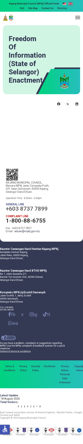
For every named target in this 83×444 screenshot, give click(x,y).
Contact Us (47, 8)
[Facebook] (58, 104)
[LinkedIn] (77, 104)
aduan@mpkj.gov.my (27, 231)
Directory (62, 8)
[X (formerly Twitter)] (67, 104)
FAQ (22, 8)
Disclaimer (49, 366)
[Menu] (77, 17)
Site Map (33, 8)
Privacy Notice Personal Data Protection (64, 374)
